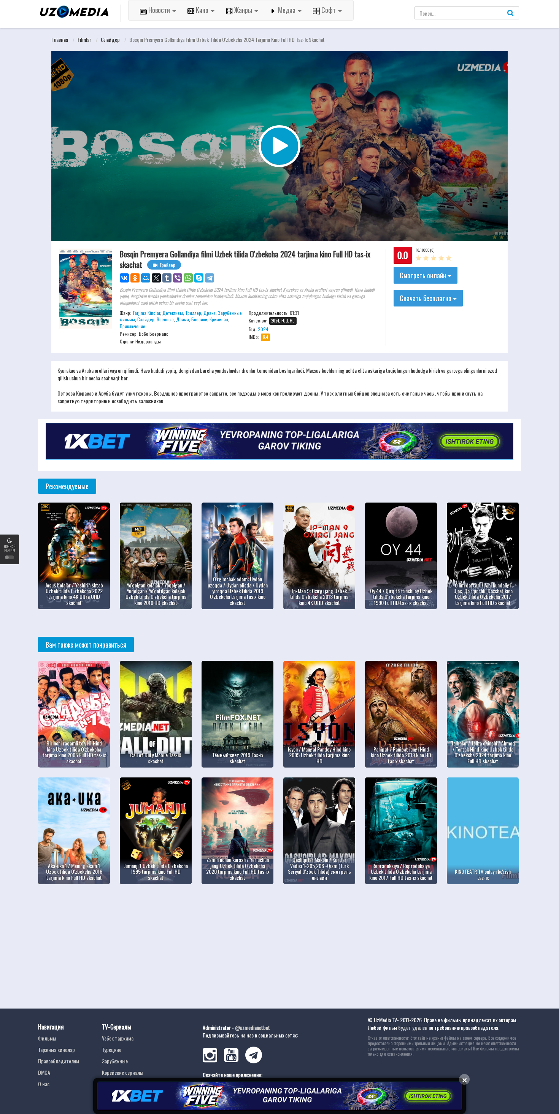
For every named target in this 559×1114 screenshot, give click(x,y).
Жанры (243, 10)
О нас (43, 1084)
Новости (159, 10)
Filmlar (84, 39)
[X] (156, 277)
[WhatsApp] (188, 277)
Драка (209, 313)
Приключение (132, 326)
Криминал (219, 319)
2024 (263, 329)
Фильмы (47, 1038)
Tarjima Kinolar (146, 313)
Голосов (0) (425, 250)
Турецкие (111, 1049)
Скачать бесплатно (426, 298)
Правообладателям (58, 1061)
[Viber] (177, 277)
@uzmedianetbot (252, 1027)
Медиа (286, 10)
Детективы (172, 313)
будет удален (412, 1027)
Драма (182, 319)
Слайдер (110, 39)
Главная (59, 39)
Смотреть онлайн (424, 275)
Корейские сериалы (122, 1072)
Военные (165, 319)
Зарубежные (115, 1061)
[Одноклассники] (135, 277)
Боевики (199, 319)
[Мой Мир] (145, 277)
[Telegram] (209, 277)
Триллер (193, 313)
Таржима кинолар (56, 1049)
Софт (328, 10)
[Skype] (198, 277)
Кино (202, 10)
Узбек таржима (117, 1038)
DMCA (44, 1072)
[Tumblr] (167, 277)
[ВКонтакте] (124, 277)
